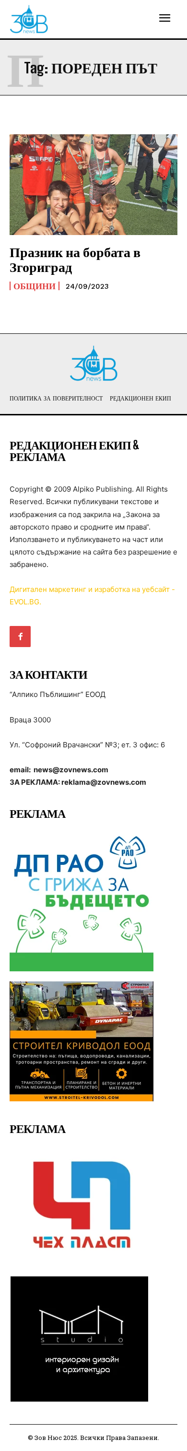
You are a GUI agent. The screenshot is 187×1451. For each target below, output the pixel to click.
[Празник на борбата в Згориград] (93, 184)
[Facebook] (20, 636)
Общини (34, 286)
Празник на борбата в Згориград (75, 259)
